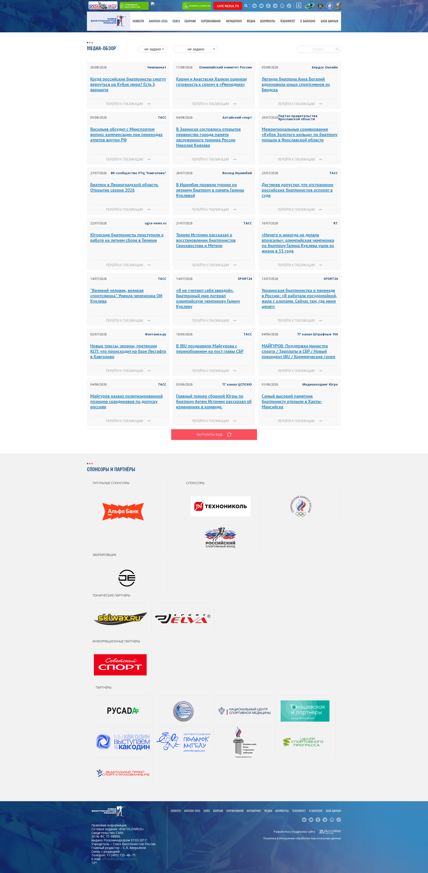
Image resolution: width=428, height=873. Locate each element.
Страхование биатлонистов (132, 6)
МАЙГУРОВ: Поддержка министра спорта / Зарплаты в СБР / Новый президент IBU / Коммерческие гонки (298, 351)
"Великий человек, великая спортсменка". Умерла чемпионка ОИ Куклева (126, 296)
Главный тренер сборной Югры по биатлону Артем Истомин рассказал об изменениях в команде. (214, 401)
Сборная (190, 21)
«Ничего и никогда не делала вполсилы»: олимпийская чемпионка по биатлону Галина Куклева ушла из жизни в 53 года (298, 243)
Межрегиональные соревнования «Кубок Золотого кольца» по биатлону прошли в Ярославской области (299, 134)
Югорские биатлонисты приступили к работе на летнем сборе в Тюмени (127, 237)
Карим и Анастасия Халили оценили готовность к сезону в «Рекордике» (211, 81)
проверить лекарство (199, 6)
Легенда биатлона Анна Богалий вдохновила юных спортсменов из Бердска (296, 84)
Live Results (228, 6)
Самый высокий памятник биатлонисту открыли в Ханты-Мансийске (292, 401)
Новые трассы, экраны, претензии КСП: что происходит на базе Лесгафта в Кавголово (128, 351)
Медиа (251, 21)
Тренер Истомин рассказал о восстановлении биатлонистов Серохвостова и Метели (206, 240)
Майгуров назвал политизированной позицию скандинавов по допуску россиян (126, 401)
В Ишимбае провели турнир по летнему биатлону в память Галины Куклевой (210, 190)
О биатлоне (307, 21)
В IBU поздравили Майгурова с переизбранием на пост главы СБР (209, 348)
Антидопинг (234, 21)
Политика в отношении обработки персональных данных (302, 838)
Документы (267, 21)
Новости (138, 21)
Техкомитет (287, 21)
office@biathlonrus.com (119, 859)
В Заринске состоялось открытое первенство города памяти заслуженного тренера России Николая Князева (208, 137)
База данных (329, 21)
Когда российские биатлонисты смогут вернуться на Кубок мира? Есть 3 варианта (128, 84)
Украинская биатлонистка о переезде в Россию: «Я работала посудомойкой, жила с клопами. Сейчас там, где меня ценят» (299, 298)
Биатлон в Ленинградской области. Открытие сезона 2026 (124, 187)
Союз (176, 21)
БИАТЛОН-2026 (158, 21)
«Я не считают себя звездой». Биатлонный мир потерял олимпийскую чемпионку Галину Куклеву (208, 298)
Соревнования (210, 21)
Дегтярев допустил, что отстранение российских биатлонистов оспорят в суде (297, 190)
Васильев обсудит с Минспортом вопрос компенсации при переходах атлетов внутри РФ (126, 134)
